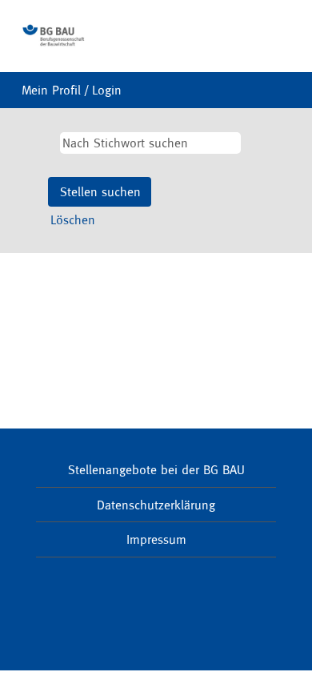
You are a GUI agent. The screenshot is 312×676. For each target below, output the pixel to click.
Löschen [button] (72, 219)
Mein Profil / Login (72, 89)
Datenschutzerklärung (156, 504)
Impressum (156, 539)
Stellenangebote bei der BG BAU (156, 469)
